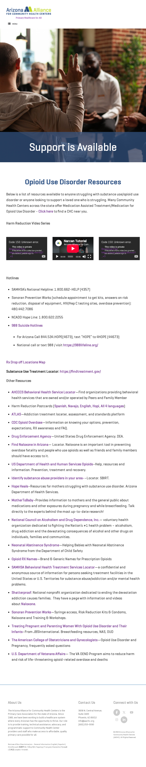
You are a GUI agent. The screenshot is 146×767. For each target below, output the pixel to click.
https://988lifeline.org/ (80, 345)
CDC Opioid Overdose (27, 422)
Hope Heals (20, 486)
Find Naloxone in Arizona (30, 444)
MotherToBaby (22, 500)
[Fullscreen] (89, 256)
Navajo (73, 406)
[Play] (57, 256)
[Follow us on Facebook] (116, 712)
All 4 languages (112, 406)
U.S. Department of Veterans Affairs (38, 654)
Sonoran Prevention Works (31, 612)
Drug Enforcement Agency (31, 436)
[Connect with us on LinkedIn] (124, 719)
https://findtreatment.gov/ (80, 371)
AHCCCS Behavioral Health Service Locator (43, 392)
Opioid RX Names (24, 559)
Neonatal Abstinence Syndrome (35, 545)
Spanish (60, 406)
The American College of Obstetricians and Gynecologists (55, 640)
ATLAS (16, 414)
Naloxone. (28, 604)
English (85, 406)
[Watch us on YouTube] (131, 712)
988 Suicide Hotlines (27, 325)
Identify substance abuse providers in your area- (48, 478)
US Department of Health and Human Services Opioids (52, 464)
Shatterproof (21, 592)
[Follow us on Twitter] (124, 712)
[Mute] (84, 256)
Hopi (96, 406)
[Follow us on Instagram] (116, 719)
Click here (45, 211)
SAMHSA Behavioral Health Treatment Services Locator (53, 567)
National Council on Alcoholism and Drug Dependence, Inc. (55, 520)
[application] (26, 248)
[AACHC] (28, 11)
